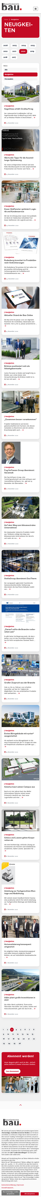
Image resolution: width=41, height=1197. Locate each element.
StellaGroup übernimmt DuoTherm (20, 579)
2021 (14, 51)
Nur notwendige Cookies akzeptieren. (10, 1193)
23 (4, 1043)
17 (8, 1039)
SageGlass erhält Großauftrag (18, 109)
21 (29, 1039)
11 (13, 1034)
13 (22, 1034)
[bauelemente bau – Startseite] (11, 1123)
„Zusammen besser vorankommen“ (20, 420)
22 (34, 1039)
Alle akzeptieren (29, 1194)
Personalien (9, 79)
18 (13, 1039)
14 (27, 1034)
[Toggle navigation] (35, 9)
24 (9, 1043)
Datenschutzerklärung (9, 1185)
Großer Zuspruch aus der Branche (19, 683)
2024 (23, 45)
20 (24, 1039)
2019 (32, 51)
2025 (14, 45)
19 (18, 1039)
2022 (5, 51)
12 (17, 1034)
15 (32, 1034)
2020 (23, 51)
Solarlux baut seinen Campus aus (19, 787)
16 (3, 1039)
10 (8, 1034)
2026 (5, 45)
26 (20, 1043)
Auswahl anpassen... (8, 1188)
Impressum (20, 1185)
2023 (33, 45)
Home (6, 19)
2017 (14, 57)
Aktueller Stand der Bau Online (18, 315)
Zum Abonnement (12, 1071)
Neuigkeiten (9, 74)
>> (34, 118)
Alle (6, 70)
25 (14, 1043)
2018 (5, 57)
